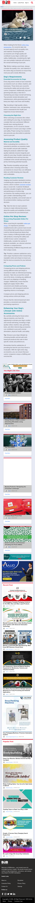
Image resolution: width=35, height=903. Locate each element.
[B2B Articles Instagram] (5, 894)
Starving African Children (13, 393)
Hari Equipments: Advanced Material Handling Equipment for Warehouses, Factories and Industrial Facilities (16, 668)
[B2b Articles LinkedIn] (29, 37)
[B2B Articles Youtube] (11, 894)
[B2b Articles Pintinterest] (25, 37)
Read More (7, 398)
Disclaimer (20, 880)
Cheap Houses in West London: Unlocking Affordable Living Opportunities (15, 421)
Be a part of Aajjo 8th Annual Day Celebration (16, 854)
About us (3, 880)
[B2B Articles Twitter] (8, 894)
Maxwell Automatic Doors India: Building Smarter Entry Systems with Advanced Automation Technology (17, 624)
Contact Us (4, 886)
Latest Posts (21, 2)
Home (15, 2)
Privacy (10, 901)
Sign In (27, 2)
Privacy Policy (21, 883)
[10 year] (17, 557)
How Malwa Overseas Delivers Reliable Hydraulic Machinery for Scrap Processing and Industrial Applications (17, 690)
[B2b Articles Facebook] (17, 37)
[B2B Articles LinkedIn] (14, 894)
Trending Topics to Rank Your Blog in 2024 (15, 809)
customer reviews (25, 184)
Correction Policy (6, 883)
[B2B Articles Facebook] (2, 894)
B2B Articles (29, 899)
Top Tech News (10, 447)
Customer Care (18, 901)
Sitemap (20, 886)
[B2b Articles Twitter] (21, 37)
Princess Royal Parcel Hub (13, 515)
